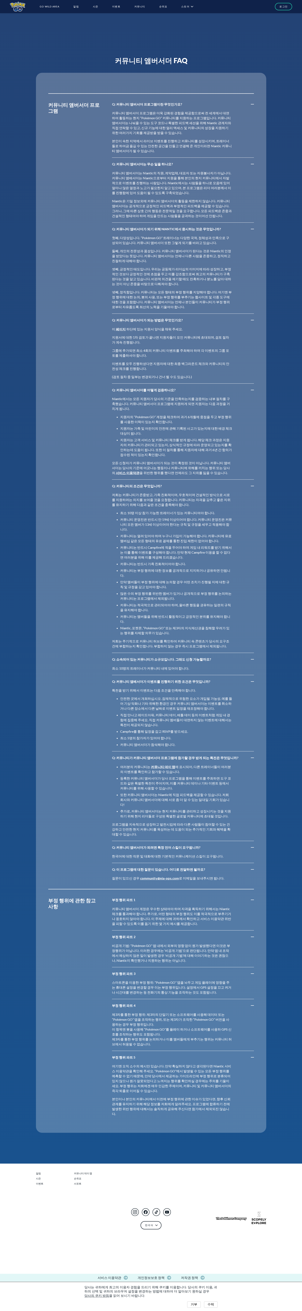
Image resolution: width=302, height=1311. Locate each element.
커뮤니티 (139, 6)
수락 (210, 1304)
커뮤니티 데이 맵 (163, 767)
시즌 (95, 6)
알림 (76, 6)
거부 (194, 1304)
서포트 (77, 1183)
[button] (135, 1212)
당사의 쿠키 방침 (96, 1296)
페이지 (121, 329)
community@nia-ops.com (159, 878)
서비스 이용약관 (127, 473)
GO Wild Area (49, 6)
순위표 (163, 6)
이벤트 (116, 6)
